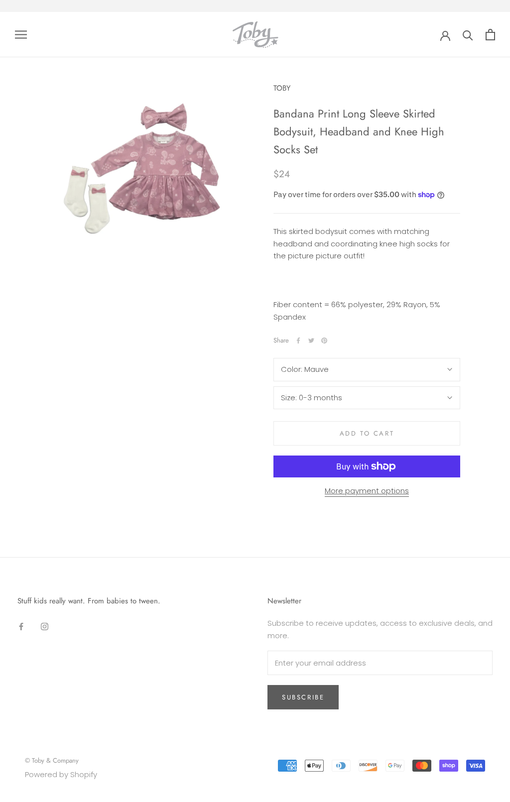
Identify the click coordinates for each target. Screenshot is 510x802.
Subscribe (303, 697)
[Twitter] (311, 341)
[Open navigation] (21, 34)
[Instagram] (44, 626)
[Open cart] (490, 34)
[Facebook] (298, 341)
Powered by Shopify (61, 774)
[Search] (468, 34)
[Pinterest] (324, 341)
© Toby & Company (52, 760)
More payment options (367, 490)
